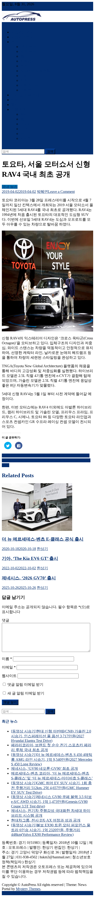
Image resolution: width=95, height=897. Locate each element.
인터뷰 (25, 90)
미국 (24, 129)
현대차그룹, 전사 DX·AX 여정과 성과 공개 (45, 820)
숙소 (24, 134)
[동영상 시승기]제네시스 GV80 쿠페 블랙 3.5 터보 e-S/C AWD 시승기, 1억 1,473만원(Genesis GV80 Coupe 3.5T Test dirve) (51, 801)
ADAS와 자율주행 (35, 71)
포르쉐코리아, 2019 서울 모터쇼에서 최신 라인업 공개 (45, 455)
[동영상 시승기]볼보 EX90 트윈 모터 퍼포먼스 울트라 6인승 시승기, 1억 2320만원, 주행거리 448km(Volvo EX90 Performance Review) (50, 829)
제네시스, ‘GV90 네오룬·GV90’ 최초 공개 (44, 768)
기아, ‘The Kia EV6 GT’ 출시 (30, 558)
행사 (14, 105)
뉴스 (14, 42)
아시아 (25, 124)
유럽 (24, 114)
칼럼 (14, 100)
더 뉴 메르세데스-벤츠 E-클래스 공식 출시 (42, 539)
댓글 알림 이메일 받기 (25, 684)
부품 (24, 66)
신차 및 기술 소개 (25, 95)
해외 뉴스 (28, 51)
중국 (24, 56)
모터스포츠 (29, 85)
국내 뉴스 (28, 47)
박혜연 (42, 192)
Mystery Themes (28, 889)
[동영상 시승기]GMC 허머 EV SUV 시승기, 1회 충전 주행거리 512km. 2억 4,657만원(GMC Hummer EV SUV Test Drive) (51, 787)
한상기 (42, 549)
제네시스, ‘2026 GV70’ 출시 (29, 578)
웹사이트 (9, 676)
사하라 (25, 138)
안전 (24, 80)
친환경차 (27, 61)
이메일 (9, 667)
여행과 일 (19, 109)
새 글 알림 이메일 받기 (25, 693)
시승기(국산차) (23, 32)
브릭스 (25, 76)
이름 (7, 659)
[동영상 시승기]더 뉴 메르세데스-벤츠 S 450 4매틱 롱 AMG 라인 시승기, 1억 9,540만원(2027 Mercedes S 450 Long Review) (51, 759)
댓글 (5, 620)
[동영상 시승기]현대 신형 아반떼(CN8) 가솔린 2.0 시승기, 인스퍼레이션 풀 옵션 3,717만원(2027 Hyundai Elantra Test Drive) (51, 736)
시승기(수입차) (23, 37)
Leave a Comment (61, 192)
